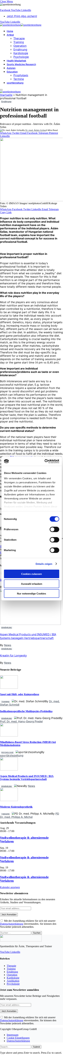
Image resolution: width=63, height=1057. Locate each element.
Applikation (13, 980)
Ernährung (20, 49)
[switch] (54, 529)
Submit (36, 1047)
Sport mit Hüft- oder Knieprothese (19, 694)
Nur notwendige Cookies (31, 593)
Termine (18, 79)
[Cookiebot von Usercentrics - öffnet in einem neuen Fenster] (45, 461)
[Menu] (1, 89)
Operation (20, 46)
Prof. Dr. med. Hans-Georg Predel (21, 721)
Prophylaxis (20, 75)
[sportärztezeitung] (20, 24)
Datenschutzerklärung (11, 923)
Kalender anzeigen (10, 887)
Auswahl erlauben (31, 583)
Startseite (6, 95)
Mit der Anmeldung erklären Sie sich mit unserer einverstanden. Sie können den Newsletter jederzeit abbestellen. (28, 923)
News (7, 645)
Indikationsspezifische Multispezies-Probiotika (26, 711)
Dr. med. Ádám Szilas (35, 130)
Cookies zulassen (31, 574)
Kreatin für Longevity (13, 655)
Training (18, 42)
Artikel (10, 34)
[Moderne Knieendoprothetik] (9, 800)
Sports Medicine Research (21, 64)
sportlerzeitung (15, 82)
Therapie (19, 38)
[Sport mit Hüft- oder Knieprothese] (9, 687)
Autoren (11, 68)
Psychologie (21, 57)
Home (10, 31)
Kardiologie (20, 53)
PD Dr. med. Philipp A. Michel (29, 815)
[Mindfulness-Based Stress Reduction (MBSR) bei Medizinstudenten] (9, 735)
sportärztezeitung (11, 755)
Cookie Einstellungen (18, 1037)
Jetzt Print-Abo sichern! (22, 16)
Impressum (12, 1034)
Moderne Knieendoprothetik (16, 806)
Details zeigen (44, 563)
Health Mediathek (16, 60)
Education (12, 71)
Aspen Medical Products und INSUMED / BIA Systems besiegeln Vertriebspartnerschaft (28, 636)
